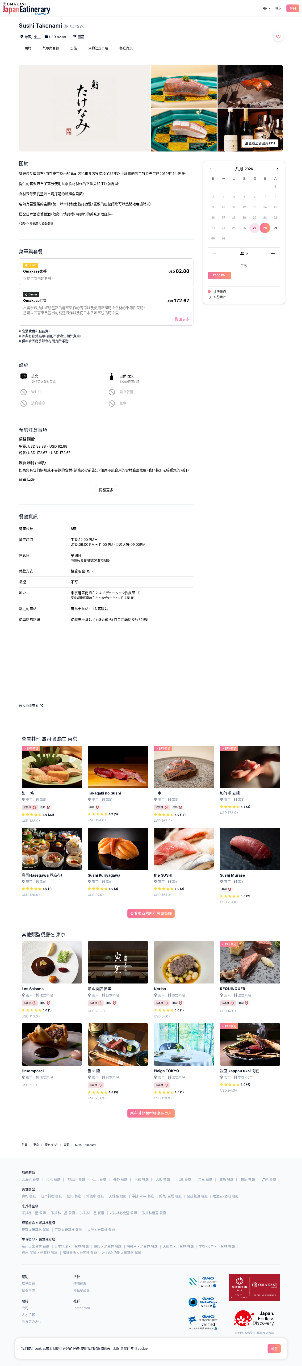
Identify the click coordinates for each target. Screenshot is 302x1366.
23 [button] (213, 228)
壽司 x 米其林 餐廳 (35, 1246)
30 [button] (213, 238)
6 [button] (255, 196)
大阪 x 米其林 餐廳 (101, 1229)
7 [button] (265, 196)
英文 (34, 376)
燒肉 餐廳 (74, 1196)
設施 (73, 48)
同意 (274, 1348)
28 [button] (265, 228)
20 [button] (254, 217)
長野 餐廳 (120, 1179)
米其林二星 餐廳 (63, 1212)
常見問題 (28, 1283)
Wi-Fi (36, 392)
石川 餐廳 (99, 1179)
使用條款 (80, 1283)
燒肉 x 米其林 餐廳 (108, 1246)
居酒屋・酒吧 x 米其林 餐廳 (121, 1252)
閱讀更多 (182, 319)
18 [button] (233, 217)
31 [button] (223, 238)
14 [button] (265, 207)
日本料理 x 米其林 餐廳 (72, 1246)
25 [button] (233, 228)
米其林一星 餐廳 (34, 1212)
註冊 (292, 8)
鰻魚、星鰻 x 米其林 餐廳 (40, 1252)
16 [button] (213, 217)
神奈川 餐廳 (76, 1179)
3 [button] (223, 196)
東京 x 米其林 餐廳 (35, 1229)
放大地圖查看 (29, 705)
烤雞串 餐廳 (95, 1196)
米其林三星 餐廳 (92, 1212)
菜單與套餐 (50, 48)
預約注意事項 (98, 48)
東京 (37, 37)
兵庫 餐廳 (184, 1179)
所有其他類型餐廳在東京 (151, 1113)
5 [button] (244, 196)
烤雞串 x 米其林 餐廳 (142, 1246)
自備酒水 (126, 376)
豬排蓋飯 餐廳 (197, 1196)
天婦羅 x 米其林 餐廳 (178, 1246)
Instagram (81, 1308)
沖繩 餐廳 (269, 1179)
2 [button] (213, 196)
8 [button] (275, 196)
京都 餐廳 (141, 1179)
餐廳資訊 (126, 48)
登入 (278, 8)
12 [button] (244, 207)
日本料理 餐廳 (51, 1196)
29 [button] (275, 228)
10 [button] (223, 207)
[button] (266, 8)
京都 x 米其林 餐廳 (68, 1229)
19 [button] (244, 217)
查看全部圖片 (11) (261, 143)
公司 (25, 1308)
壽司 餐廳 (29, 1196)
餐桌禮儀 (28, 1290)
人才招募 (28, 1314)
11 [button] (233, 207)
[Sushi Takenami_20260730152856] (84, 108)
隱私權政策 (81, 1290)
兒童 (122, 403)
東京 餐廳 (53, 1179)
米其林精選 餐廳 (154, 1212)
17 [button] (223, 217)
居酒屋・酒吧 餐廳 (226, 1196)
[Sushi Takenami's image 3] (250, 86)
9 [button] (213, 207)
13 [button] (254, 207)
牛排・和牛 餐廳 (143, 1196)
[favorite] (278, 36)
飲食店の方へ (31, 1321)
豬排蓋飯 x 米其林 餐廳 (80, 1252)
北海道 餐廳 (30, 1179)
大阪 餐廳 (163, 1179)
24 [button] (223, 228)
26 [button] (244, 228)
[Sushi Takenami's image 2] (184, 86)
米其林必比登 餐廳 (123, 1212)
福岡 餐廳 (248, 1179)
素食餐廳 (126, 392)
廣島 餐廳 (226, 1179)
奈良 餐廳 (205, 1179)
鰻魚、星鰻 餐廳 (170, 1196)
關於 (28, 48)
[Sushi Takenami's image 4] (184, 130)
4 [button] (234, 196)
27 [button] (254, 228)
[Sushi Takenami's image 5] (250, 130)
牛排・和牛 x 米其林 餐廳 (217, 1246)
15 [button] (275, 207)
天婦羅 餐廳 (117, 1196)
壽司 (81, 37)
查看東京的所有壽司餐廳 (151, 913)
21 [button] (265, 217)
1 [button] (275, 186)
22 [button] (275, 217)
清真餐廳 (38, 403)
